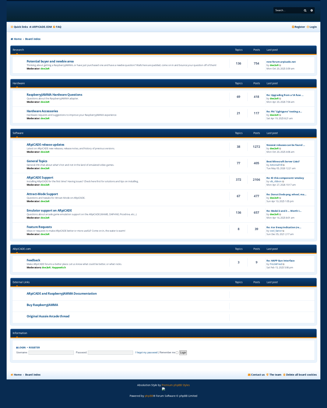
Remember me (168, 352)
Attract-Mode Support (42, 194)
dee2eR (45, 68)
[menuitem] (57, 27)
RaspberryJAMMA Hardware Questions (54, 95)
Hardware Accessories (42, 111)
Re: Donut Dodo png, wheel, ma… (286, 194)
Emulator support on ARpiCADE (49, 210)
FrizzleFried (276, 264)
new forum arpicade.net (281, 61)
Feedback (33, 260)
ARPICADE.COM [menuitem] (42, 27)
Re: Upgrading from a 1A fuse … (284, 95)
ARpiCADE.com (22, 249)
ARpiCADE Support (40, 177)
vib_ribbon (276, 181)
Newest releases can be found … (285, 145)
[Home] (35, 11)
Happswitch (59, 267)
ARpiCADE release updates (45, 144)
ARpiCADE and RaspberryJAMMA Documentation (62, 293)
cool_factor (276, 230)
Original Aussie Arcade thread (48, 316)
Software (18, 133)
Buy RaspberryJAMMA (42, 305)
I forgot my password (146, 352)
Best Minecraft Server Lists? (282, 161)
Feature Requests (39, 227)
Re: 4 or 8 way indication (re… (283, 227)
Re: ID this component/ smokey (285, 178)
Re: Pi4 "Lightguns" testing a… (284, 111)
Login (22, 347)
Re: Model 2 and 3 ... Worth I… (283, 211)
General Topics (37, 161)
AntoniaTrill (276, 165)
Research (18, 49)
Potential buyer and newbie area (50, 61)
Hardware (19, 83)
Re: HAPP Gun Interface (280, 260)
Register (34, 347)
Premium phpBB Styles (176, 385)
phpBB (149, 396)
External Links (21, 282)
